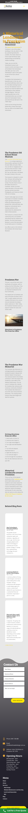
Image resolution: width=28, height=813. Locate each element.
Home (4, 781)
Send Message (17, 700)
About (4, 783)
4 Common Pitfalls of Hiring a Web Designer (13, 572)
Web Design (7, 787)
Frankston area (18, 479)
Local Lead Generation (10, 792)
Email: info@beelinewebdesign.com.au (15, 744)
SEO (5, 794)
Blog (4, 796)
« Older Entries (9, 645)
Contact (5, 799)
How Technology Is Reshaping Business (12, 528)
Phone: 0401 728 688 (12, 739)
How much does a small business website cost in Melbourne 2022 (13, 616)
